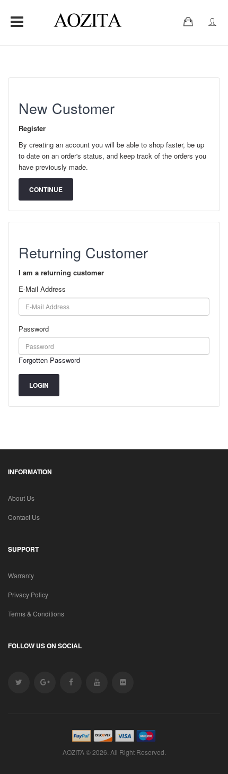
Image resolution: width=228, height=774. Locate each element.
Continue (46, 189)
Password (34, 329)
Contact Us (24, 516)
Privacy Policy (28, 594)
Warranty (21, 575)
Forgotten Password (49, 360)
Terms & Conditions (36, 613)
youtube (97, 682)
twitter (19, 682)
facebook (71, 682)
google (45, 682)
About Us (21, 497)
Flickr (123, 682)
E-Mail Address (42, 289)
